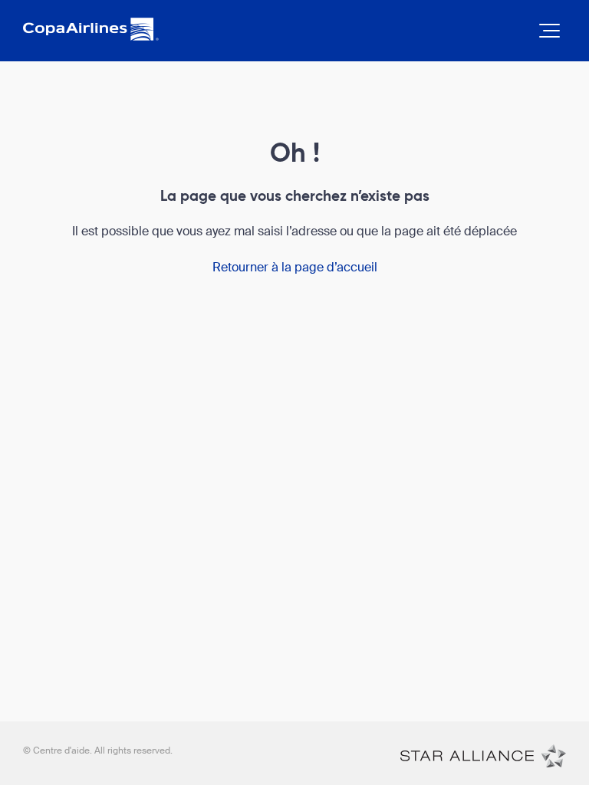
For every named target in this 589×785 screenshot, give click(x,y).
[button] (549, 31)
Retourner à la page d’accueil (294, 267)
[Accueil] (483, 755)
